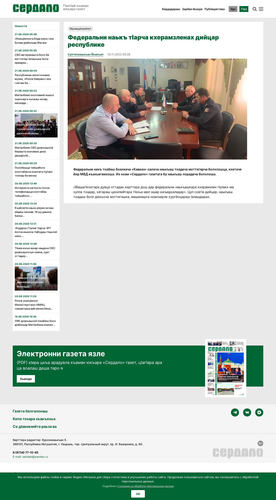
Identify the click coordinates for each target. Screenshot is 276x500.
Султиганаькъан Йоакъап (85, 54)
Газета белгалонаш (30, 411)
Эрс (233, 9)
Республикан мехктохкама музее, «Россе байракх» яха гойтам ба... (33, 79)
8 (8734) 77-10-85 (25, 452)
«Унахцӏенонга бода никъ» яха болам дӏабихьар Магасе (34, 40)
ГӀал (244, 9)
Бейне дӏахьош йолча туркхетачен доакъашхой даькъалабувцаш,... (33, 129)
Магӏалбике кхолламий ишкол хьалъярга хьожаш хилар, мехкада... (34, 99)
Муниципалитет (80, 28)
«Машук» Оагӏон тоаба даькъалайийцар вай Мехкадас (31, 282)
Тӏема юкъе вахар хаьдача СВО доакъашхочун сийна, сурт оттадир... (35, 252)
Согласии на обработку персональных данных (146, 486)
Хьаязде (26, 379)
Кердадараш (171, 9)
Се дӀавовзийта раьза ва (35, 426)
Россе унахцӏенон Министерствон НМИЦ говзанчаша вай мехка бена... (34, 304)
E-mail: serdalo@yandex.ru (30, 456)
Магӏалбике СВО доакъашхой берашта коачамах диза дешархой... (34, 151)
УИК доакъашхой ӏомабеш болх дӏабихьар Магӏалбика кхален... (35, 323)
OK (138, 494)
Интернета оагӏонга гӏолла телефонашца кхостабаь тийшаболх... (32, 191)
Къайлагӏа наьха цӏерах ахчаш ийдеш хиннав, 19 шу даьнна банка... (34, 211)
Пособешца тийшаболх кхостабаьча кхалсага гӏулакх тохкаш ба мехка (34, 171)
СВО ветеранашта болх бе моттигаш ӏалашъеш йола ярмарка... (32, 58)
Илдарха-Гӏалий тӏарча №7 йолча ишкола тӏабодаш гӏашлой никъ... (36, 232)
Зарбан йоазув (192, 9)
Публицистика (214, 9)
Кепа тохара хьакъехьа (34, 419)
